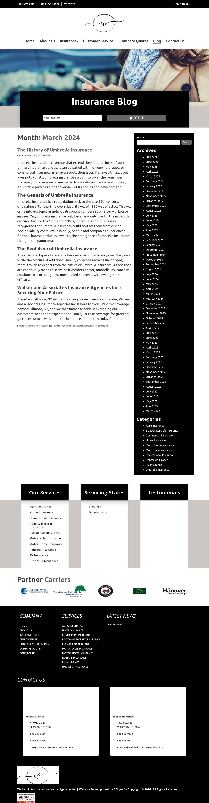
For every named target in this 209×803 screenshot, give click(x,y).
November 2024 (156, 254)
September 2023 (156, 323)
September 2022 (156, 381)
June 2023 (152, 337)
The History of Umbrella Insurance (54, 149)
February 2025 (155, 239)
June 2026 (152, 161)
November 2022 (156, 371)
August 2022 (153, 386)
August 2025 (153, 210)
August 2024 (153, 269)
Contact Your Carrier (34, 644)
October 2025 (154, 200)
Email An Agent (50, 3)
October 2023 (154, 318)
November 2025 (156, 195)
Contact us (90, 319)
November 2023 (156, 313)
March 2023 (153, 352)
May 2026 (152, 166)
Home (29, 41)
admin (48, 155)
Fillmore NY (58, 326)
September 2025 (156, 205)
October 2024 (154, 259)
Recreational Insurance (160, 454)
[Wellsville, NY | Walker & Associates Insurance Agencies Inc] (104, 23)
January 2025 (154, 244)
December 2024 (155, 249)
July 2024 (152, 274)
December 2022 (155, 367)
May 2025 (152, 225)
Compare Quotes (134, 41)
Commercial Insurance (159, 435)
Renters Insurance (157, 459)
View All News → (116, 624)
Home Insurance (156, 440)
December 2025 (155, 191)
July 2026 (152, 156)
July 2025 (152, 215)
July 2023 (152, 332)
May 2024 (152, 283)
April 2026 (152, 171)
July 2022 (152, 391)
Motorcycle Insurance (159, 450)
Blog (157, 41)
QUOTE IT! (136, 118)
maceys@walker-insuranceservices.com (140, 747)
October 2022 (154, 376)
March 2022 (153, 410)
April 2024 (152, 288)
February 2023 (155, 357)
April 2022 (152, 406)
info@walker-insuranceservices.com (51, 747)
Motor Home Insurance (160, 445)
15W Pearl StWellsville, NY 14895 (128, 725)
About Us (47, 41)
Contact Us (175, 41)
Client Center (28, 639)
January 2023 (154, 362)
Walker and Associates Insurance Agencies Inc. (86, 326)
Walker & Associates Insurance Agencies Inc (46, 789)
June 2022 (152, 396)
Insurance (68, 41)
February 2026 (155, 181)
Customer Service (98, 41)
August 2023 (153, 327)
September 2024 (156, 264)
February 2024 (155, 298)
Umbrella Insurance (36, 326)
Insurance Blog (30, 635)
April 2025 (152, 230)
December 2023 (155, 308)
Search (140, 137)
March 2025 (153, 235)
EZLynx (118, 789)
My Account (183, 3)
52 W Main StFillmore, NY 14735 (40, 725)
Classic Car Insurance (45, 532)
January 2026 (154, 186)
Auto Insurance (155, 425)
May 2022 (152, 401)
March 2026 (153, 176)
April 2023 (152, 347)
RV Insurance (154, 464)
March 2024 (153, 293)
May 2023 (152, 342)
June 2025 (152, 220)
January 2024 (154, 303)
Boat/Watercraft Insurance (162, 430)
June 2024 (152, 279)
